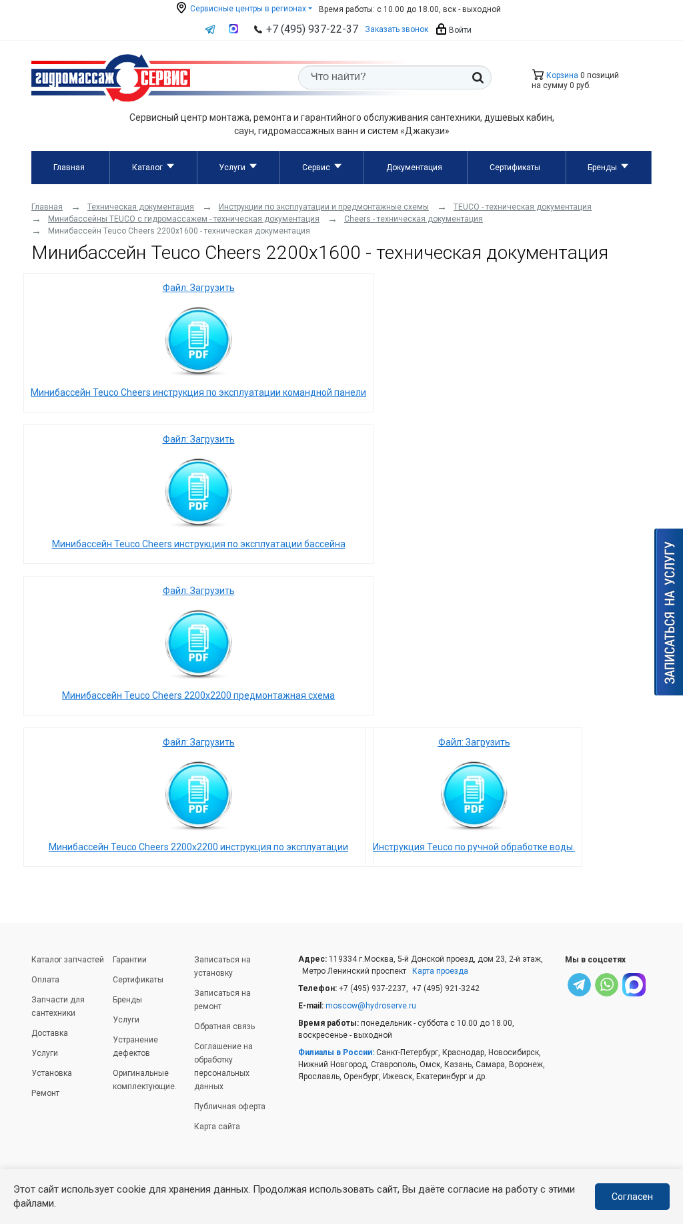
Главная (69, 167)
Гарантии (130, 959)
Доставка (49, 1033)
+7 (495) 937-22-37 (312, 29)
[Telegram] (579, 986)
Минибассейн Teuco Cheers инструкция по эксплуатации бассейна (199, 544)
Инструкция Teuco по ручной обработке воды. (474, 847)
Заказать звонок (396, 29)
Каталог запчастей (67, 959)
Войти (459, 30)
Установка (51, 1073)
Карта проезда (440, 971)
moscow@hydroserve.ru (370, 1005)
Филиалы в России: (336, 1052)
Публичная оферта (229, 1106)
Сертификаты (515, 167)
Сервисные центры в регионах (247, 8)
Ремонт (45, 1093)
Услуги (232, 167)
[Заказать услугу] (668, 612)
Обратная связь (224, 1026)
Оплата (45, 979)
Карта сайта (217, 1126)
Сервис (316, 167)
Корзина (561, 75)
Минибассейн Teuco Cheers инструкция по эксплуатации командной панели (198, 392)
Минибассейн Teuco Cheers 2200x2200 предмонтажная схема (198, 695)
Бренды (602, 167)
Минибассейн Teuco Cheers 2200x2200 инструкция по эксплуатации (198, 847)
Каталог (147, 167)
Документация (414, 167)
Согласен (632, 1196)
